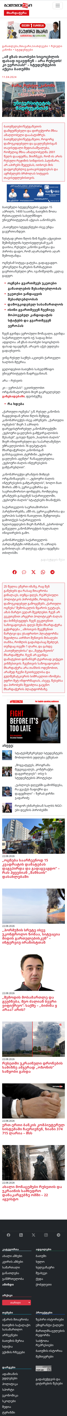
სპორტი (8, 1390)
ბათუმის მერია (13, 1341)
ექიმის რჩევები (13, 1352)
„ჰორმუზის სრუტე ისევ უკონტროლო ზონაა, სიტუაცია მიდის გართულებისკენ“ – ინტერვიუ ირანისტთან (31, 936)
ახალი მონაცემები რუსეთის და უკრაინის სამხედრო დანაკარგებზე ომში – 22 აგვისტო (32, 1192)
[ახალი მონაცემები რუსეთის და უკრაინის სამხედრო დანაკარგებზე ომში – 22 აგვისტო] (33, 1162)
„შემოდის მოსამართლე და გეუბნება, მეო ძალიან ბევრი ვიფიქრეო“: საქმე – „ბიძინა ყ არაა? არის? (29, 1003)
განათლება (10, 46)
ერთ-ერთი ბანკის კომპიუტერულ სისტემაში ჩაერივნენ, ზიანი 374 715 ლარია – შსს (33, 1128)
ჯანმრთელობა (13, 1279)
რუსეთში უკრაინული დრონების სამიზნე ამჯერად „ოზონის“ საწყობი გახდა (32, 1067)
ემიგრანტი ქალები (50, 1325)
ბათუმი (41, 1256)
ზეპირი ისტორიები (50, 1319)
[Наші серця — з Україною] (18, 5)
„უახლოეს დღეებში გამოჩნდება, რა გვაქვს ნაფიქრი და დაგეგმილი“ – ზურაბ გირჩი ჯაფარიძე (39, 791)
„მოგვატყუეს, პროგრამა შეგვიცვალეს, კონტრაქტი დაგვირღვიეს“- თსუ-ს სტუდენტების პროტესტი (34, 771)
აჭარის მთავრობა (15, 1319)
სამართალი (11, 1267)
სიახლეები (40, 46)
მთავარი (25, 46)
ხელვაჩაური (45, 1267)
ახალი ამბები (12, 1256)
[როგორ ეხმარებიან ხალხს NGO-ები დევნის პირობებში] (7, 807)
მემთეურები (44, 1356)
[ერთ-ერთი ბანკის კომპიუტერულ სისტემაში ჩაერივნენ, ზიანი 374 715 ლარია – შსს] (33, 1101)
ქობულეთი (44, 1284)
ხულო (40, 1262)
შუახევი (41, 1273)
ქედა (39, 1279)
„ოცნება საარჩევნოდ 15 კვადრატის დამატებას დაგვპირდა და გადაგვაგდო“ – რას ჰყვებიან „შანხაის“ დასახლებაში (31, 868)
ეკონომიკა (10, 1395)
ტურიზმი (8, 1412)
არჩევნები (10, 1335)
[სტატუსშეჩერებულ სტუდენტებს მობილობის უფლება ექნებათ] (7, 755)
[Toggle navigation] (58, 5)
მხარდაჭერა (16, 13)
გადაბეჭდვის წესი (53, 559)
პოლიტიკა (10, 1384)
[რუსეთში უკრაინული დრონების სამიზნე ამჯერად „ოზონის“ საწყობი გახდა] (33, 1039)
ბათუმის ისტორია (49, 1351)
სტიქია (7, 1346)
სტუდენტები (24, 49)
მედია (6, 1407)
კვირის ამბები (12, 1262)
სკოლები (9, 1401)
